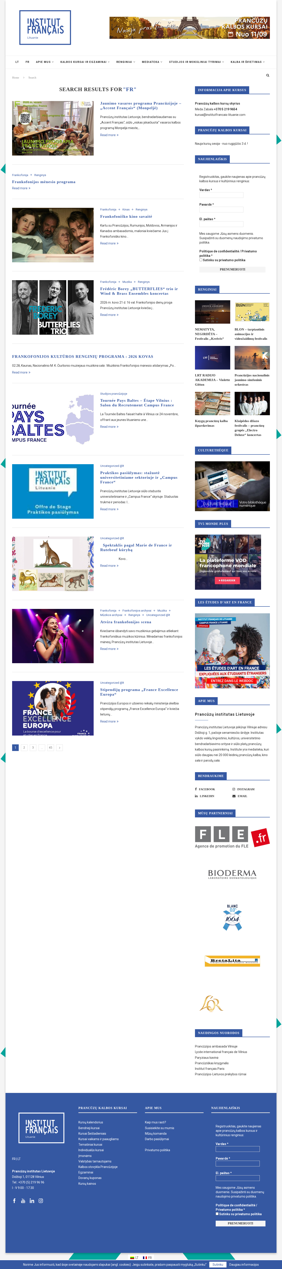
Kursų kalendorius (90, 1122)
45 (50, 747)
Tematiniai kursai (90, 1144)
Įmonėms (85, 1156)
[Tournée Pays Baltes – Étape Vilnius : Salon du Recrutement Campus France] (53, 419)
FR (14, 1159)
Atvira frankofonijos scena (125, 622)
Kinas (126, 209)
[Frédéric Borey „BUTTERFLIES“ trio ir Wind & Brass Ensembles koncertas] (53, 307)
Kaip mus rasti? (155, 1122)
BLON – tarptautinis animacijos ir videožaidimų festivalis (251, 334)
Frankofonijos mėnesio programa (44, 182)
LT (19, 1159)
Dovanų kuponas (90, 1178)
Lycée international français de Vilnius (221, 1052)
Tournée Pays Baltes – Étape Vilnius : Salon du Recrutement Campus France (137, 402)
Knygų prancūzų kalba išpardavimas (211, 423)
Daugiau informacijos (244, 1264)
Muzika (127, 281)
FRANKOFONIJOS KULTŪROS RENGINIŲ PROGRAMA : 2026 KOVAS (82, 356)
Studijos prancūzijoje (113, 393)
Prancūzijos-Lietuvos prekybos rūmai (220, 1074)
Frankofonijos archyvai (136, 610)
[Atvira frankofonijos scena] (53, 636)
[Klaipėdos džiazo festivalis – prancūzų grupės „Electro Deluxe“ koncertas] (252, 403)
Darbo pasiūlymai (157, 1139)
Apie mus (43, 62)
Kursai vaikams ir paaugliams (98, 1139)
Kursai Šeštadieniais (92, 1133)
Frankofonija (20, 175)
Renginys (40, 175)
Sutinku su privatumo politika (223, 260)
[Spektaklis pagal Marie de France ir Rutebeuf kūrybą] (53, 564)
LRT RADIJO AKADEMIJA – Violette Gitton (212, 380)
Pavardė (206, 204)
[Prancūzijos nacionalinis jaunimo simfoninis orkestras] (252, 358)
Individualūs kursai (91, 1150)
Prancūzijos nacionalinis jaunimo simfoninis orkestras (252, 380)
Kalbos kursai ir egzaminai (83, 62)
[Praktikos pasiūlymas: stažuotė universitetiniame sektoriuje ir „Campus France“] (53, 491)
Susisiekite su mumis (159, 1128)
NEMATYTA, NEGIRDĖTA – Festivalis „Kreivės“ (209, 334)
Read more (108, 135)
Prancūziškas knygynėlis (212, 1063)
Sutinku (218, 1264)
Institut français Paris (209, 1068)
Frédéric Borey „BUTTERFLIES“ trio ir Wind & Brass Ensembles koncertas (139, 291)
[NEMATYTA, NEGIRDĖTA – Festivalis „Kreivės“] (212, 312)
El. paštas (207, 219)
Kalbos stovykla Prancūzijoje (98, 1167)
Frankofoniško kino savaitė (127, 216)
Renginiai (124, 62)
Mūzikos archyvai (111, 615)
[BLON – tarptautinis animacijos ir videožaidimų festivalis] (252, 312)
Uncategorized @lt (112, 465)
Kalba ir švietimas (246, 62)
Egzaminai (85, 1172)
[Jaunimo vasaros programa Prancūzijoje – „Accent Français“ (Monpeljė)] (53, 128)
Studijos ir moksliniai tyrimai (195, 62)
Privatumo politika (157, 1150)
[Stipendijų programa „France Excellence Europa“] (53, 708)
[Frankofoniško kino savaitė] (53, 235)
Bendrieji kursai (89, 1128)
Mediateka (150, 62)
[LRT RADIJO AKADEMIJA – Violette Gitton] (212, 358)
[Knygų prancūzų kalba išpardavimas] (212, 403)
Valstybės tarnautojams (94, 1161)
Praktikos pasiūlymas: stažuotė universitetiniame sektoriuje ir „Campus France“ (139, 477)
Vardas (205, 190)
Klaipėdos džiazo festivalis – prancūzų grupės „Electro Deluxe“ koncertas (249, 428)
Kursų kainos (87, 1183)
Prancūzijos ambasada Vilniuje (216, 1046)
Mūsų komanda (156, 1133)
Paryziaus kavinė (206, 1057)
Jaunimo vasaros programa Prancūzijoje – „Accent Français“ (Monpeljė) (140, 105)
